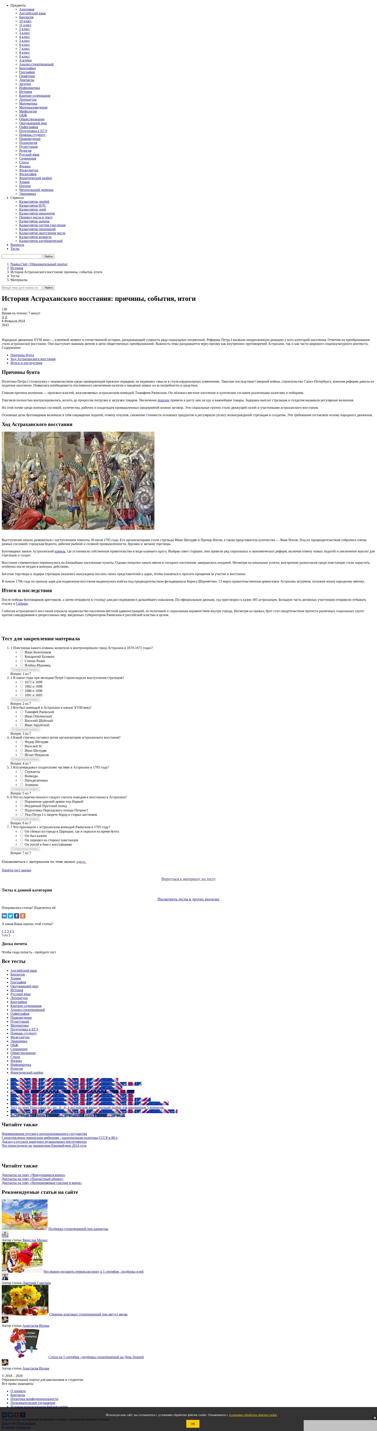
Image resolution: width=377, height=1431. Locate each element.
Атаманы (31, 785)
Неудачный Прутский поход (46, 806)
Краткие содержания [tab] (25, 1006)
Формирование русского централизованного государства (44, 1134)
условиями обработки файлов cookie (253, 1415)
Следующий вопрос (25, 669)
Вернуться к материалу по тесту (188, 879)
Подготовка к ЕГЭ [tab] (24, 1029)
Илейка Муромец (38, 665)
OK (193, 1424)
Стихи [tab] (15, 1057)
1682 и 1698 (33, 686)
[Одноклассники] (22, 915)
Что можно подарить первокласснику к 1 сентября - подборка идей (93, 1271)
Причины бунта (22, 355)
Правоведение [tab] (21, 1017)
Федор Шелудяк (36, 742)
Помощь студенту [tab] (23, 1033)
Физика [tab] (16, 1061)
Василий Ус (33, 746)
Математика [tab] (19, 1025)
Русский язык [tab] (20, 994)
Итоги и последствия (26, 363)
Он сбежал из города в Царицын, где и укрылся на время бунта (72, 831)
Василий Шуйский (39, 720)
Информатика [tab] (20, 1064)
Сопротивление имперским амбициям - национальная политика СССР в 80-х (60, 1138)
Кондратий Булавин (39, 656)
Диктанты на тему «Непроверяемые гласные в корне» (42, 1183)
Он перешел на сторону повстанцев (51, 840)
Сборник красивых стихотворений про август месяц (88, 1314)
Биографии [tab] (18, 1002)
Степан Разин (35, 661)
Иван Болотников (38, 652)
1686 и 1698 (33, 691)
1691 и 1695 (33, 695)
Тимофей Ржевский (39, 712)
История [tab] (16, 990)
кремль (60, 551)
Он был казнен (36, 836)
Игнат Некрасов (37, 755)
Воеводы (31, 776)
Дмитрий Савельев (36, 1283)
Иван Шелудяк (36, 750)
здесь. (81, 861)
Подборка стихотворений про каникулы (78, 1229)
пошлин (164, 400)
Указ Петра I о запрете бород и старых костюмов (61, 814)
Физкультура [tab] (19, 1037)
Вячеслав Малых (35, 1240)
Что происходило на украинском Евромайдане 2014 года (44, 1145)
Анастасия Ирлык (35, 1325)
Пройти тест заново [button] (16, 870)
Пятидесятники (36, 780)
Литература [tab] (19, 998)
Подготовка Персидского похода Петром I (56, 810)
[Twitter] (10, 915)
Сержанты (32, 771)
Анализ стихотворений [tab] (27, 1010)
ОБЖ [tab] (14, 1045)
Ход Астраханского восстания (32, 359)
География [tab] (18, 982)
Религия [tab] (16, 1068)
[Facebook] (16, 915)
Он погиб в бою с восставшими (48, 844)
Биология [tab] (17, 974)
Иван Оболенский (38, 716)
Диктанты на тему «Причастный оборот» (32, 1179)
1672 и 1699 (33, 682)
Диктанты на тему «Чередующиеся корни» (33, 1175)
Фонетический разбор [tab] (26, 1072)
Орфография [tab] (19, 1013)
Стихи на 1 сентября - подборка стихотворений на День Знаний (96, 1357)
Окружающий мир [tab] (24, 986)
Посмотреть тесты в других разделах (188, 899)
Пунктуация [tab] (19, 1021)
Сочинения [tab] (18, 1049)
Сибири (22, 603)
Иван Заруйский (37, 725)
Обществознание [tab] (23, 1053)
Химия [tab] (15, 978)
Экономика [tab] (18, 1041)
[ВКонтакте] (4, 915)
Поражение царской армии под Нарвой (54, 801)
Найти (49, 287)
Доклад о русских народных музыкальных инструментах (44, 1141)
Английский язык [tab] (23, 970)
